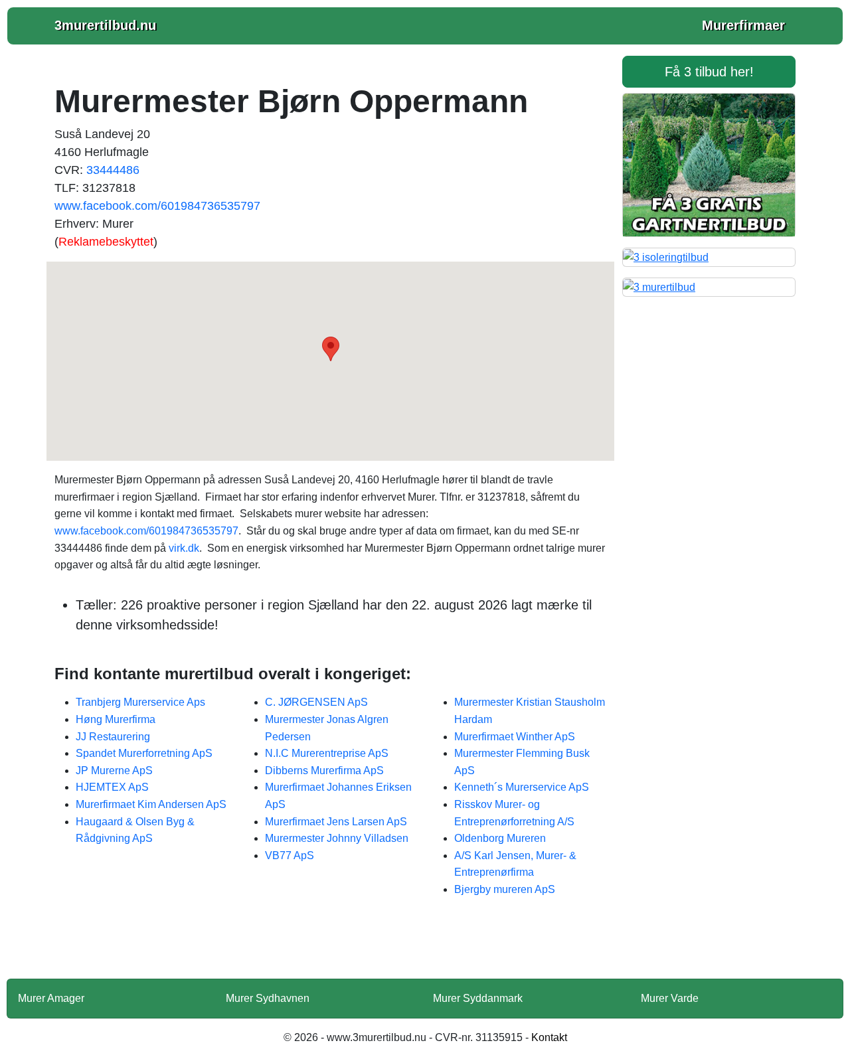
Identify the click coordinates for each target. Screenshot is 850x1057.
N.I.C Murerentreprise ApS (326, 753)
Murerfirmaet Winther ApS (514, 736)
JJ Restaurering (113, 736)
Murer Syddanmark (478, 998)
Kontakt (549, 1037)
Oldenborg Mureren (500, 838)
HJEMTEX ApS (112, 787)
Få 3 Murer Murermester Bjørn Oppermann (331, 946)
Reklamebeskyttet (105, 241)
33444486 (112, 170)
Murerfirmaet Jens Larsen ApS (336, 821)
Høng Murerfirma (115, 719)
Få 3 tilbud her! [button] (709, 71)
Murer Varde (670, 998)
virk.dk (184, 548)
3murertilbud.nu (105, 25)
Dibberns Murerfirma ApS (324, 770)
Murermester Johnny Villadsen (336, 838)
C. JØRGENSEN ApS (316, 702)
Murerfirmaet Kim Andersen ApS (151, 804)
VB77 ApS (289, 855)
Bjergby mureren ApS (504, 889)
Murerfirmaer (743, 25)
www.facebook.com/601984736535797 (157, 205)
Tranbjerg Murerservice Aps (140, 702)
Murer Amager (51, 998)
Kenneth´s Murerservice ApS (521, 787)
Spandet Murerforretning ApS (144, 753)
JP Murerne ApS (114, 770)
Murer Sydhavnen (267, 998)
